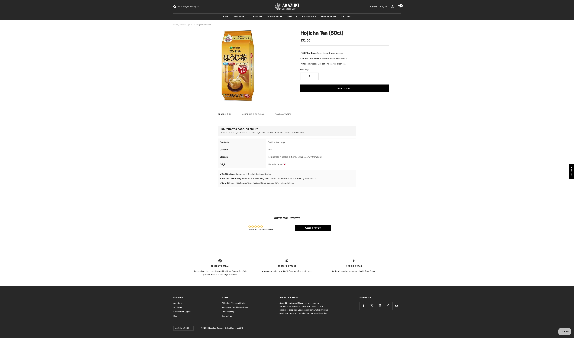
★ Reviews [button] (571, 171)
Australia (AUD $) (377, 7)
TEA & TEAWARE (274, 16)
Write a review (313, 227)
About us (177, 303)
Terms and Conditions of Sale (235, 307)
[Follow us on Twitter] (372, 306)
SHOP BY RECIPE (328, 16)
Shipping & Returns (253, 114)
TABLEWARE (238, 16)
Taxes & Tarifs (283, 114)
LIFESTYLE (292, 16)
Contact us (227, 316)
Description (225, 114)
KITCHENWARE (255, 16)
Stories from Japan (182, 312)
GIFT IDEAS (346, 16)
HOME (225, 16)
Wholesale (177, 307)
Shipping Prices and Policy (234, 303)
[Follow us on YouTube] (396, 306)
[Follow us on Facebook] (363, 306)
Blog (175, 316)
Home (175, 25)
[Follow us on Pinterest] (388, 306)
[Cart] (399, 6)
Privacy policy (228, 312)
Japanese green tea (187, 25)
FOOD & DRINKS (309, 16)
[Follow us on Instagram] (380, 306)
